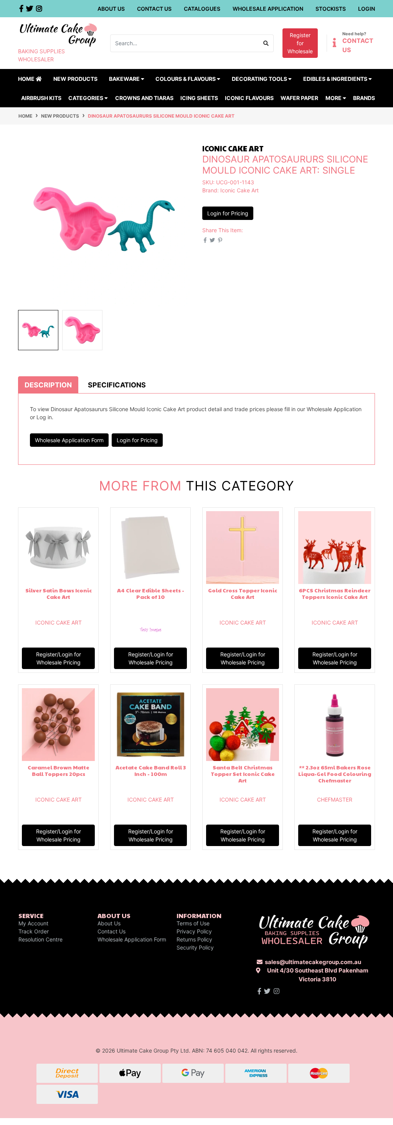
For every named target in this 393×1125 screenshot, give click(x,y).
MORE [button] (334, 98)
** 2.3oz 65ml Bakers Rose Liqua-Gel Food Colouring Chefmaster (334, 773)
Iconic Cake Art (239, 190)
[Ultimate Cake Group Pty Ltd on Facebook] (259, 991)
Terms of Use (193, 923)
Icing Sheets (199, 98)
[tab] (48, 384)
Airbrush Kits (41, 98)
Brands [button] (364, 98)
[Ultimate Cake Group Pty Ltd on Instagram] (276, 991)
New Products (75, 78)
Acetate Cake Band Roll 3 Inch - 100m (151, 770)
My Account (33, 923)
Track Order (33, 931)
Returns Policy (194, 939)
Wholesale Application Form (69, 440)
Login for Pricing (227, 213)
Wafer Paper (299, 98)
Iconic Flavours (249, 98)
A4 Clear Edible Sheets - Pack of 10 (150, 593)
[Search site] (266, 43)
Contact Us (154, 8)
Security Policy (195, 947)
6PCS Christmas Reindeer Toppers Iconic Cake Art (334, 593)
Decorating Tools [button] (260, 78)
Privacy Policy (194, 931)
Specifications (117, 385)
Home (27, 78)
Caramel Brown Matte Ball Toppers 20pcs (58, 770)
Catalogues (202, 8)
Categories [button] (86, 98)
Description (48, 385)
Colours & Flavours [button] (186, 78)
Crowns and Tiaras (144, 98)
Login (366, 8)
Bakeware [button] (125, 78)
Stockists (330, 8)
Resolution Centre (40, 939)
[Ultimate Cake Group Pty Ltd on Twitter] (267, 991)
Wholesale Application (268, 8)
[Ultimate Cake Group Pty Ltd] (58, 34)
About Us (111, 8)
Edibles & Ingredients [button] (335, 78)
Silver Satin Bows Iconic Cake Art (58, 593)
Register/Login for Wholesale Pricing (58, 658)
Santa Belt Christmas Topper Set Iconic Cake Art (243, 773)
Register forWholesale (300, 43)
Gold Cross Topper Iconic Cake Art (242, 593)
